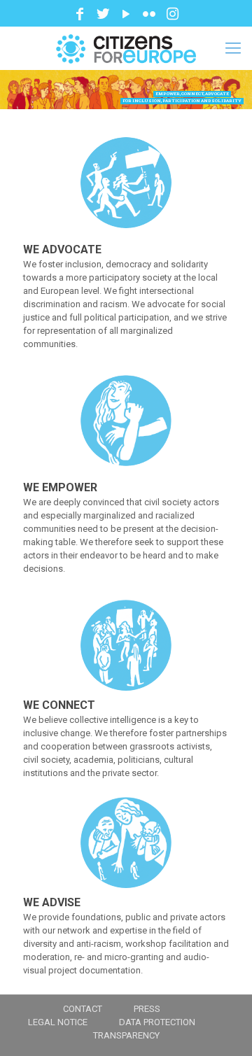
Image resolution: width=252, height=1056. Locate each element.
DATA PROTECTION (157, 1022)
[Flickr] (149, 14)
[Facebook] (80, 14)
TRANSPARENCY (126, 1035)
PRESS (147, 1009)
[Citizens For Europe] (126, 48)
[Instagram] (172, 14)
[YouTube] (126, 14)
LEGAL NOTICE (58, 1022)
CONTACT (82, 1009)
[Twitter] (103, 14)
